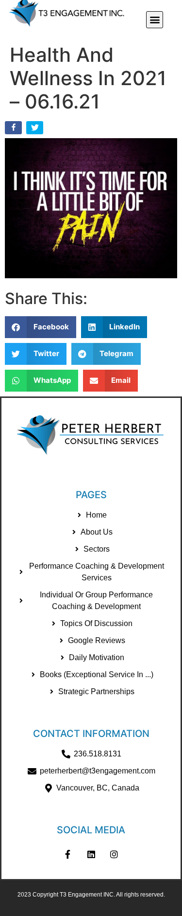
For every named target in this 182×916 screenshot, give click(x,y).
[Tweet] (35, 129)
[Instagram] (114, 854)
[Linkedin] (91, 854)
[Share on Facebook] (14, 129)
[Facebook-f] (68, 854)
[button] (154, 19)
